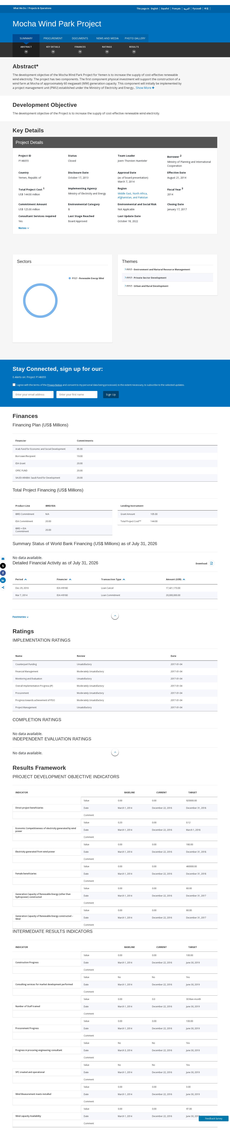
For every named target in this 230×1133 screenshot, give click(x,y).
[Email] (3, 558)
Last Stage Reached (81, 216)
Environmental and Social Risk (137, 204)
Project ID (25, 155)
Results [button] (134, 46)
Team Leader (126, 155)
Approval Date (127, 172)
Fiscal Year (175, 189)
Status (72, 155)
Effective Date (176, 172)
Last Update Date (129, 216)
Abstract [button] (26, 46)
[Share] (3, 573)
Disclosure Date (78, 172)
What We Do (19, 8)
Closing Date (175, 204)
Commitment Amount (33, 204)
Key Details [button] (53, 46)
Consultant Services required (37, 216)
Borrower (174, 156)
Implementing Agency (82, 188)
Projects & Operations (40, 8)
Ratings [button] (107, 46)
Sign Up (111, 394)
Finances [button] (80, 46)
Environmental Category (84, 204)
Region (122, 188)
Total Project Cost (31, 189)
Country (24, 172)
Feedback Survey (213, 1118)
